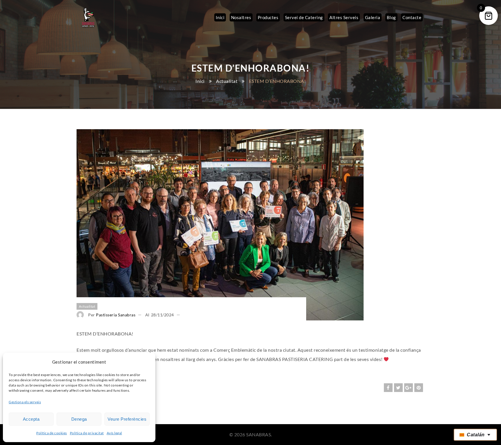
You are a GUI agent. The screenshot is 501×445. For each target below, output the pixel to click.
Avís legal (114, 433)
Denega (79, 419)
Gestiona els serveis (25, 402)
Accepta (31, 419)
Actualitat (226, 81)
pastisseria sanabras (115, 314)
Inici (200, 81)
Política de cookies (51, 433)
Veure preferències (127, 419)
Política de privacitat (87, 433)
